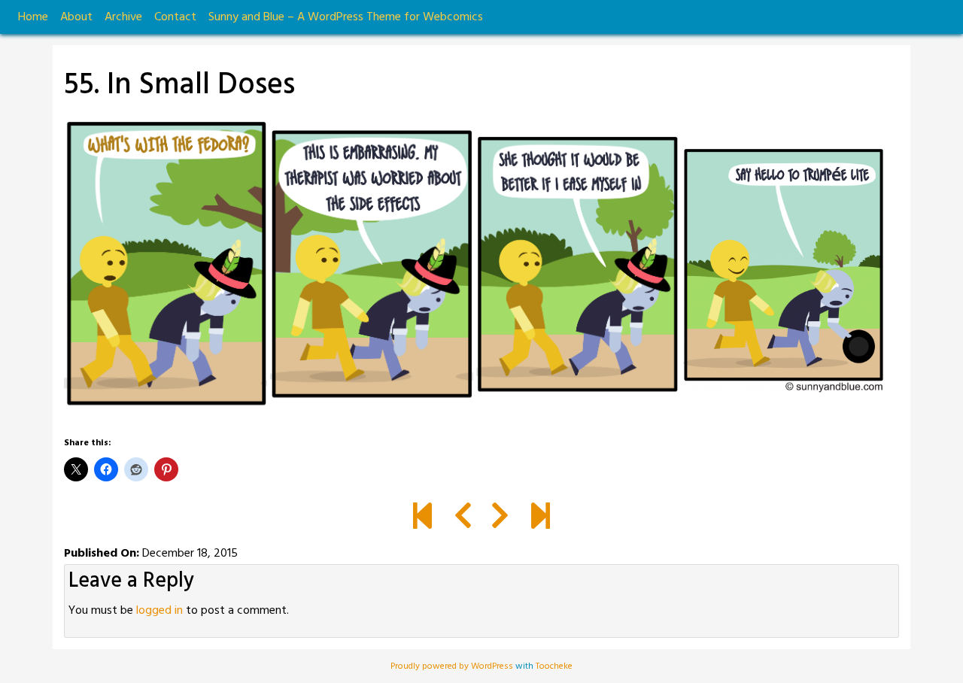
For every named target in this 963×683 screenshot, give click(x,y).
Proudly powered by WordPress (452, 666)
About (76, 17)
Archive (123, 17)
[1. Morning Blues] (422, 518)
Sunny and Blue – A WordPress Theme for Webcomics (345, 17)
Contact (175, 17)
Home (33, 17)
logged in (159, 611)
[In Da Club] (540, 518)
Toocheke (554, 666)
